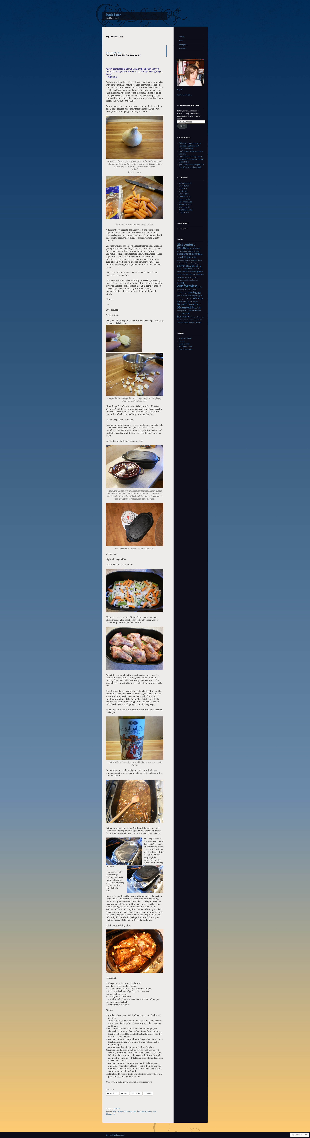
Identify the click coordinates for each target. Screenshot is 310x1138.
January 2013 (184, 199)
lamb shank (142, 1111)
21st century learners (186, 246)
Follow (182, 126)
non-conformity (187, 284)
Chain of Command (191, 260)
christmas (180, 263)
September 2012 (185, 210)
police (192, 295)
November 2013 (185, 183)
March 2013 (183, 194)
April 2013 (183, 191)
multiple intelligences (191, 280)
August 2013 (184, 186)
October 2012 (184, 207)
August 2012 (184, 213)
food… (181, 41)
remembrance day (183, 301)
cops (197, 263)
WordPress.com (185, 349)
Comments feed (185, 347)
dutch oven (127, 1111)
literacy (195, 277)
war (190, 322)
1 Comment (110, 1114)
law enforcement (187, 277)
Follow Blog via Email (189, 105)
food (135, 1111)
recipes (117, 1109)
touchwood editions (195, 320)
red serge (197, 298)
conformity (192, 263)
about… (182, 37)
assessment (184, 253)
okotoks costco (182, 290)
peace (187, 293)
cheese (200, 260)
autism (195, 253)
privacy (196, 295)
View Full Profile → (184, 95)
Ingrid (180, 89)
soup (193, 317)
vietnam (185, 322)
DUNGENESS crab (189, 269)
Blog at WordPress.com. (115, 1135)
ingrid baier (113, 15)
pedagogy (195, 292)
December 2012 (185, 202)
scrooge (180, 311)
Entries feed (184, 344)
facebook (185, 272)
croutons (180, 269)
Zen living (198, 322)
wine (154, 1111)
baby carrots (118, 1111)
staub (149, 1111)
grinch (179, 274)
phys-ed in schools (183, 295)
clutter (186, 263)
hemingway (196, 274)
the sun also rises (183, 320)
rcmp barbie (187, 299)
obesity (199, 287)
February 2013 (185, 197)
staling (197, 317)
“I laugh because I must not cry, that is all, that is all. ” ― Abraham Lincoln (190, 146)
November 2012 (185, 205)
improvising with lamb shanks (123, 55)
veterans (180, 322)
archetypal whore (193, 251)
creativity (194, 266)
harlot (190, 274)
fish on (190, 272)
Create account (185, 339)
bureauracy (181, 260)
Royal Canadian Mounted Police (189, 305)
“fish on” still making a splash (191, 157)
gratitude (200, 272)
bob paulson (189, 257)
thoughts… (183, 45)
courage (182, 265)
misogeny (180, 280)
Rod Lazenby (193, 301)
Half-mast (185, 274)
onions (190, 290)
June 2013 (183, 189)
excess (179, 272)
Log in (181, 341)
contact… (182, 49)
